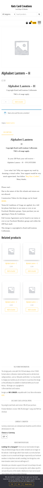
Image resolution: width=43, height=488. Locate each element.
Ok (12, 484)
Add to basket (19, 102)
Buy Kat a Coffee (32, 176)
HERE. (4, 201)
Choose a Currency (8, 432)
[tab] (9, 132)
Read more (28, 484)
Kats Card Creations (21, 6)
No (19, 484)
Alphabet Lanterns (10, 123)
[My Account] (27, 22)
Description (7, 132)
